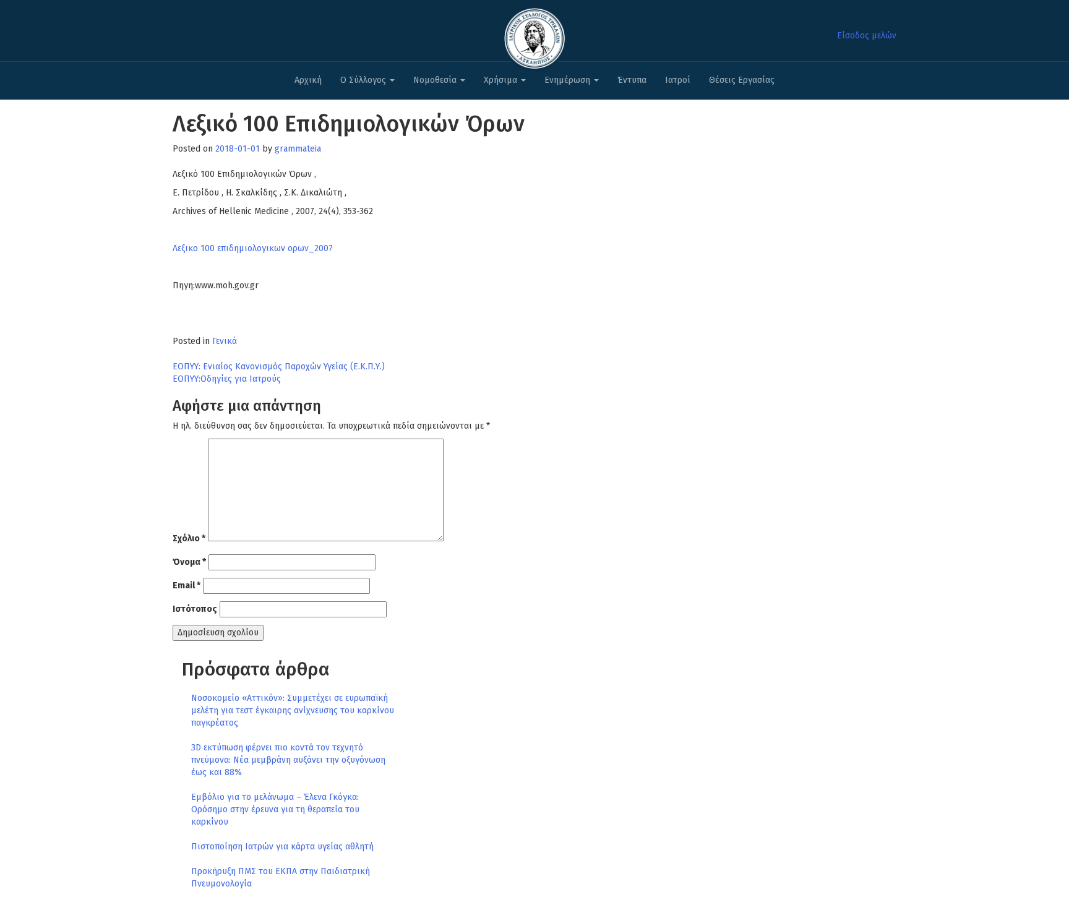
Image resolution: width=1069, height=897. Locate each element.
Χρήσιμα (502, 80)
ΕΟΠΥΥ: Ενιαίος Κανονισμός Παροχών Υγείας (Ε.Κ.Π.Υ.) (279, 366)
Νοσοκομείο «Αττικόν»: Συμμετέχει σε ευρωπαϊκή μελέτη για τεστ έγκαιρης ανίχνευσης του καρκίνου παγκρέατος (292, 710)
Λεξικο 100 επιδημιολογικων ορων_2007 (253, 248)
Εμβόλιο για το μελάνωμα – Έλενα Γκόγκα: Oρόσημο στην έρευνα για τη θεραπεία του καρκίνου (275, 809)
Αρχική (308, 80)
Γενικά (224, 341)
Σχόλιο (189, 538)
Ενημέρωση (568, 80)
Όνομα (189, 562)
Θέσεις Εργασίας (742, 80)
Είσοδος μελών (866, 35)
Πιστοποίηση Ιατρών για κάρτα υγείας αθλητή (282, 846)
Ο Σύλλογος (364, 80)
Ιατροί (677, 80)
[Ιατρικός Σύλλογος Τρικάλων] (534, 35)
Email (186, 585)
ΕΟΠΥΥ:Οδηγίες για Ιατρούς (227, 379)
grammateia (298, 149)
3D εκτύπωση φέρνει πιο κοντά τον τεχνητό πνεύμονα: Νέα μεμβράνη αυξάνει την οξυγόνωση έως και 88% (288, 760)
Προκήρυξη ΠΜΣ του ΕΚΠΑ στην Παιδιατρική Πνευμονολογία (280, 877)
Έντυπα (631, 80)
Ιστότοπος (195, 609)
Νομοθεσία (436, 80)
